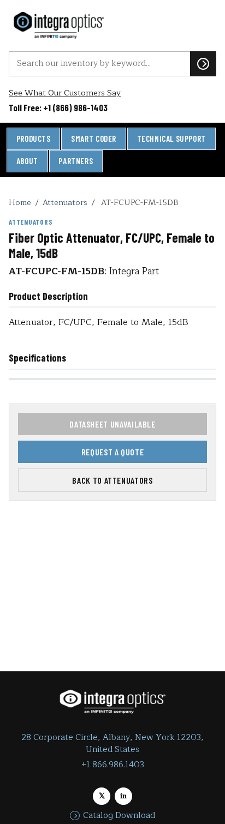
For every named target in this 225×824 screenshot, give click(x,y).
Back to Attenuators (112, 480)
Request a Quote (112, 452)
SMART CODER (93, 138)
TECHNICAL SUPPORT (171, 138)
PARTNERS (75, 161)
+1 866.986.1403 (112, 765)
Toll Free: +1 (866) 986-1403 (58, 107)
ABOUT (27, 161)
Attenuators (65, 202)
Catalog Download (119, 816)
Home (20, 202)
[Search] (203, 63)
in (123, 796)
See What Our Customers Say (65, 93)
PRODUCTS (33, 138)
